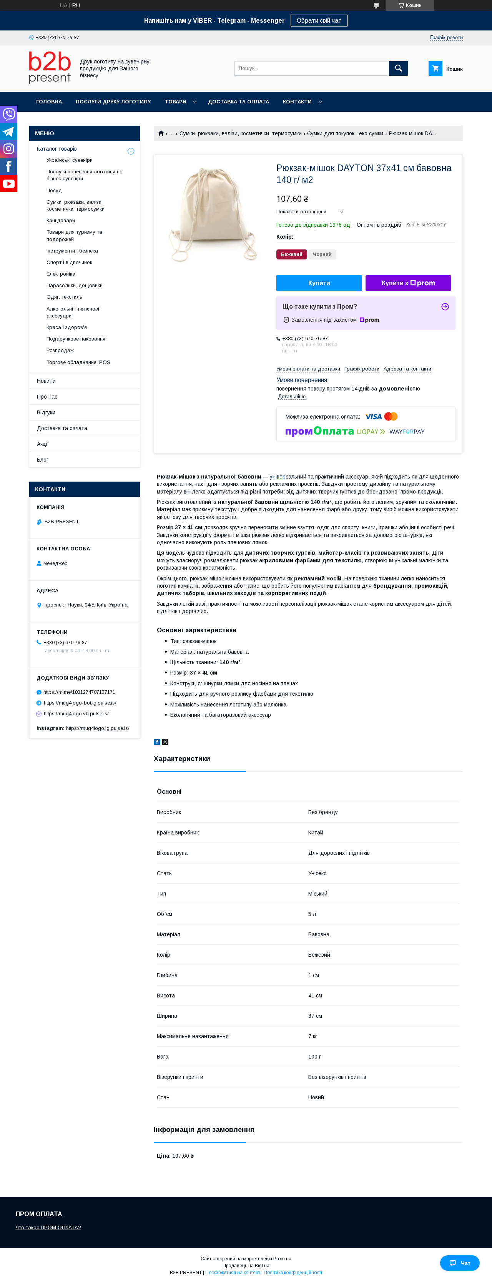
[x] (165, 743)
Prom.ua (282, 1258)
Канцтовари (61, 220)
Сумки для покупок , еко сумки (345, 133)
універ (278, 477)
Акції (43, 444)
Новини (46, 381)
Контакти (297, 102)
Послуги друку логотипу (113, 102)
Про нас (47, 397)
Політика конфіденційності (293, 1272)
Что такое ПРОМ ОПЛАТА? (48, 1227)
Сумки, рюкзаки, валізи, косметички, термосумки (241, 133)
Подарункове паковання (76, 339)
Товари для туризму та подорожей (74, 235)
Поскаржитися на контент (232, 1272)
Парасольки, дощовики (75, 285)
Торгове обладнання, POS (78, 362)
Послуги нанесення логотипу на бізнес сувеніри (85, 175)
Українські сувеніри (70, 160)
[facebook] (157, 743)
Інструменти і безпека (72, 251)
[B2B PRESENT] (50, 82)
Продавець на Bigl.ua (246, 1265)
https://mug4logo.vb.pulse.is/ (76, 713)
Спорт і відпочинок (69, 262)
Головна (49, 102)
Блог (42, 460)
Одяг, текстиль (64, 297)
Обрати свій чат (319, 20)
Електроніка (61, 274)
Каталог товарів (57, 149)
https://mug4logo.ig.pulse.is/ (98, 728)
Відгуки (46, 412)
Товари (175, 102)
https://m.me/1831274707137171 (79, 692)
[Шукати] (398, 68)
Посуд (54, 190)
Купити (319, 283)
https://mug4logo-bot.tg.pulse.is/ (80, 703)
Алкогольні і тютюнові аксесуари (73, 312)
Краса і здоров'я (67, 327)
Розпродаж (60, 350)
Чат (465, 1263)
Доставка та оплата (238, 102)
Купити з (395, 283)
